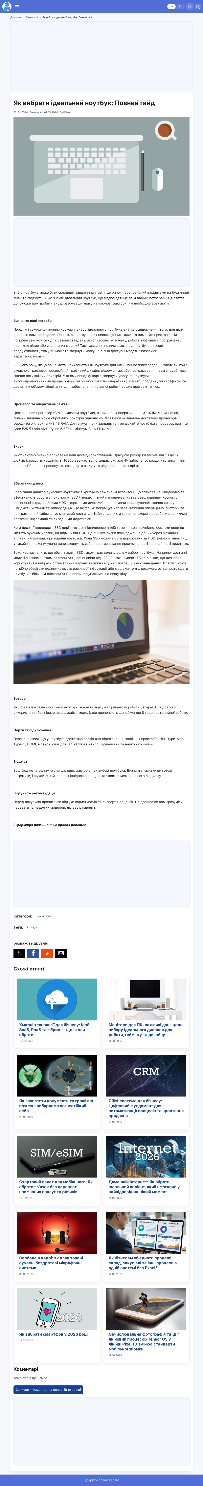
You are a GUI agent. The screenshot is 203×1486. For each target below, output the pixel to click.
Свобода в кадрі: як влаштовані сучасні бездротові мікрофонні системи (51, 1263)
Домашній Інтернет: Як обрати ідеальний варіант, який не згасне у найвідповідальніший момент (144, 1187)
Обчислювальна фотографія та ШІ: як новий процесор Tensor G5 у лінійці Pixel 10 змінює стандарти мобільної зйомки (144, 1341)
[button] (19, 953)
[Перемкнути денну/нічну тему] (189, 6)
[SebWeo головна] (7, 6)
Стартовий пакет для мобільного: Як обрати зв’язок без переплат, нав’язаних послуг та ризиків (56, 1187)
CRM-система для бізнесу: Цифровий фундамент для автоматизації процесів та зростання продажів (146, 1108)
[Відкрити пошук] (198, 6)
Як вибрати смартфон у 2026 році (53, 1334)
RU (180, 6)
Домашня (15, 17)
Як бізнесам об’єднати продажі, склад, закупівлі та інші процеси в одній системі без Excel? (143, 1263)
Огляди (32, 927)
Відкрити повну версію (102, 1480)
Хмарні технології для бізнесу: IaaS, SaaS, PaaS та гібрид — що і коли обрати (55, 1029)
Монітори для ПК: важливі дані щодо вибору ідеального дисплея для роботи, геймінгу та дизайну (146, 1029)
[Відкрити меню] (17, 6)
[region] (101, 54)
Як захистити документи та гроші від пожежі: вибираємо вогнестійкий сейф (56, 1105)
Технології (32, 17)
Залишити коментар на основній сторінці (48, 1390)
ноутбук (89, 298)
